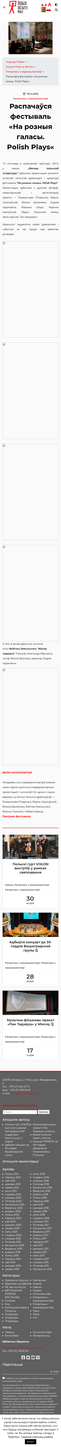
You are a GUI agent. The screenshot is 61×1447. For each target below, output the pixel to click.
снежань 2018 (41, 1180)
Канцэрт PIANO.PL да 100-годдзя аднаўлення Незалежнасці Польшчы (45, 1148)
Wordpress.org (41, 1335)
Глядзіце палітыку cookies (37, 1436)
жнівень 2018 (40, 1194)
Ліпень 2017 (40, 1238)
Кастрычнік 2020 (15, 1204)
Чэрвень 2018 (41, 1201)
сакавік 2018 (40, 1211)
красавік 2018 (41, 1208)
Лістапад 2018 (41, 1184)
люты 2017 (39, 1255)
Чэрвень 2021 (13, 1177)
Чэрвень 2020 (13, 1218)
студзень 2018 (41, 1218)
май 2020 (10, 1221)
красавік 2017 (41, 1248)
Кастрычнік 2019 (14, 1245)
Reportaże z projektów (17, 1283)
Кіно (7, 1304)
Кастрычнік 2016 (42, 1269)
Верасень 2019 (13, 1248)
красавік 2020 (13, 1225)
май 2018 (38, 1204)
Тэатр (36, 1310)
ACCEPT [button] (30, 1441)
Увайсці (9, 1332)
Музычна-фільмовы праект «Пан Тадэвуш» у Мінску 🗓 (30, 1022)
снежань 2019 (13, 1238)
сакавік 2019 (12, 1269)
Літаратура (11, 1321)
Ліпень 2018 (40, 1197)
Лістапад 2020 (13, 1201)
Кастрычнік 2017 (42, 1228)
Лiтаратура (11, 1314)
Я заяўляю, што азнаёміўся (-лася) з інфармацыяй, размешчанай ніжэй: (27, 1379)
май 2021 (10, 1180)
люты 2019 (39, 1174)
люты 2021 (11, 1191)
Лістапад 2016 (41, 1265)
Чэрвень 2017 (41, 1242)
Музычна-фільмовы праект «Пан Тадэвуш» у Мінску (44, 1128)
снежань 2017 (41, 1221)
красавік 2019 (13, 1265)
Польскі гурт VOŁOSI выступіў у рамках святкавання (30, 868)
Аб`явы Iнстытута (15, 1287)
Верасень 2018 (41, 1191)
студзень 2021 (13, 1194)
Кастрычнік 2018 (42, 1187)
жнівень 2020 (13, 1211)
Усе (35, 1317)
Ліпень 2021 (12, 1174)
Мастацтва (39, 1280)
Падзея (37, 1290)
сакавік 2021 (12, 1187)
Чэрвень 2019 (13, 1259)
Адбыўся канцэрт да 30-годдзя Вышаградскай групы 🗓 (30, 946)
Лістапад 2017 (41, 1225)
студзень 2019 (41, 1177)
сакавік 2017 (40, 1252)
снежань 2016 (41, 1262)
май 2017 (38, 1245)
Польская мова (42, 1293)
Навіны (9, 885)
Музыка (37, 1283)
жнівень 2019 (12, 1252)
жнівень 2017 (40, 1235)
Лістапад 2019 (13, 1242)
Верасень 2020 (14, 1208)
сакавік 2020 (12, 1228)
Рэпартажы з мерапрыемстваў (30, 98)
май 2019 (10, 1262)
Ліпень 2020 (12, 1214)
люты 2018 (39, 1214)
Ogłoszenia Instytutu (17, 1280)
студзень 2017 (41, 1259)
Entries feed (11, 1335)
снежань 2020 (13, 1197)
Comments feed (42, 1332)
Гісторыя (10, 1300)
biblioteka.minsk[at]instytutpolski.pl (22, 1347)
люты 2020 (11, 1231)
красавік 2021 (13, 1184)
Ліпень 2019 (12, 1255)
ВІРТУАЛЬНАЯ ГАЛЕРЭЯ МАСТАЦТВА (13, 1294)
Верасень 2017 (41, 1231)
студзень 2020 (13, 1235)
